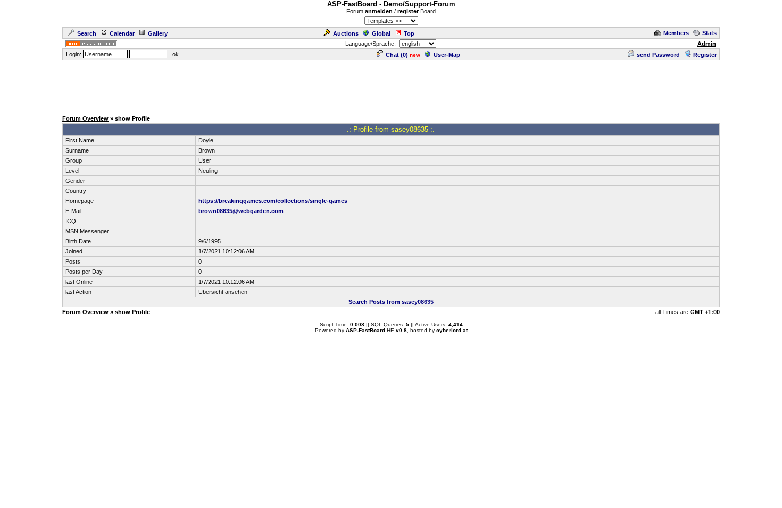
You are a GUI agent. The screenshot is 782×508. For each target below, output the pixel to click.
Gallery (158, 33)
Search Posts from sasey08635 (391, 302)
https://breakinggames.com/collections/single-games (272, 201)
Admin (706, 43)
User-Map (447, 55)
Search (86, 33)
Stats (709, 33)
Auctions (346, 33)
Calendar (122, 33)
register (408, 11)
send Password (658, 55)
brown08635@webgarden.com (241, 211)
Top (409, 33)
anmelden (379, 11)
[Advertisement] (391, 85)
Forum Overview (85, 118)
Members (676, 33)
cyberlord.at (452, 330)
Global (381, 33)
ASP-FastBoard (365, 330)
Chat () (397, 55)
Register (705, 55)
